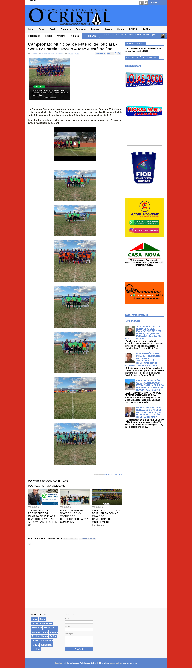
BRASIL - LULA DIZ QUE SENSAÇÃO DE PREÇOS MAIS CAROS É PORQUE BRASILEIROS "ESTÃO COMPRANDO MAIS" (149, 412)
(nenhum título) (132, 321)
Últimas (90, 36)
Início (30, 29)
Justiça (108, 29)
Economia (66, 29)
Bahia (41, 29)
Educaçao (81, 29)
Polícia (53, 636)
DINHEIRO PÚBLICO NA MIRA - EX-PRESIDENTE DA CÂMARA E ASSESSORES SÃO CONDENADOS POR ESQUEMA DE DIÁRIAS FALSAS (143, 360)
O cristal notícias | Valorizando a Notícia (81, 663)
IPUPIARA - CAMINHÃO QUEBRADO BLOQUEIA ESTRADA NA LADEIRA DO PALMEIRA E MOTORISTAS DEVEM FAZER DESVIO (150, 385)
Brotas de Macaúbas (42, 623)
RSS (145, 3)
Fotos (45, 632)
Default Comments (70, 538)
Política (146, 29)
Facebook (141, 3)
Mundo (120, 29)
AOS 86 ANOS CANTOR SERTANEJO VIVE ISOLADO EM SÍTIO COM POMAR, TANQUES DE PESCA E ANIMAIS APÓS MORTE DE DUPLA (143, 332)
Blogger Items (104, 663)
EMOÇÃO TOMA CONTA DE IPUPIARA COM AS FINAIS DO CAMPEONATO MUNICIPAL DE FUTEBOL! (106, 517)
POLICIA (133, 29)
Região (48, 36)
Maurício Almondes (130, 663)
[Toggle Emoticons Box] (29, 544)
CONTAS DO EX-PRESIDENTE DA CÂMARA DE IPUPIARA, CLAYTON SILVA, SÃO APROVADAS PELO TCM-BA (43, 517)
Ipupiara (95, 29)
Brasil (52, 29)
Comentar (33, 54)
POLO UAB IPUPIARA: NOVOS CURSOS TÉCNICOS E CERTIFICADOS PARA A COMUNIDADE (74, 516)
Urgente (61, 36)
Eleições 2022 (50, 628)
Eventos (36, 632)
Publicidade (34, 36)
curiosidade (47, 645)
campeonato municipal (48, 54)
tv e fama (75, 36)
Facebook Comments (87, 538)
